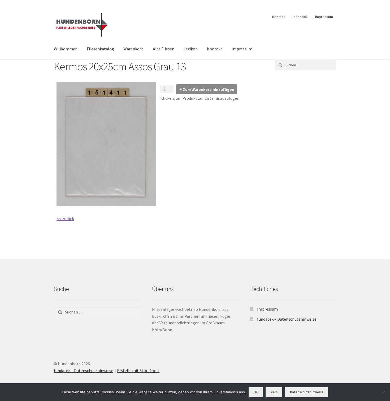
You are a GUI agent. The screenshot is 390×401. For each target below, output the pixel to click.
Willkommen (65, 48)
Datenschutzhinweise (306, 392)
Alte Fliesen (163, 48)
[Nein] (383, 392)
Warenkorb (133, 48)
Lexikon (191, 48)
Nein (274, 392)
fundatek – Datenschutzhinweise (287, 319)
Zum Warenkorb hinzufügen (208, 89)
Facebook (300, 16)
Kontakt (278, 16)
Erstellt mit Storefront (138, 370)
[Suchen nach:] (305, 65)
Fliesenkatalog (100, 48)
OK (255, 392)
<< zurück (65, 218)
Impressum (324, 16)
